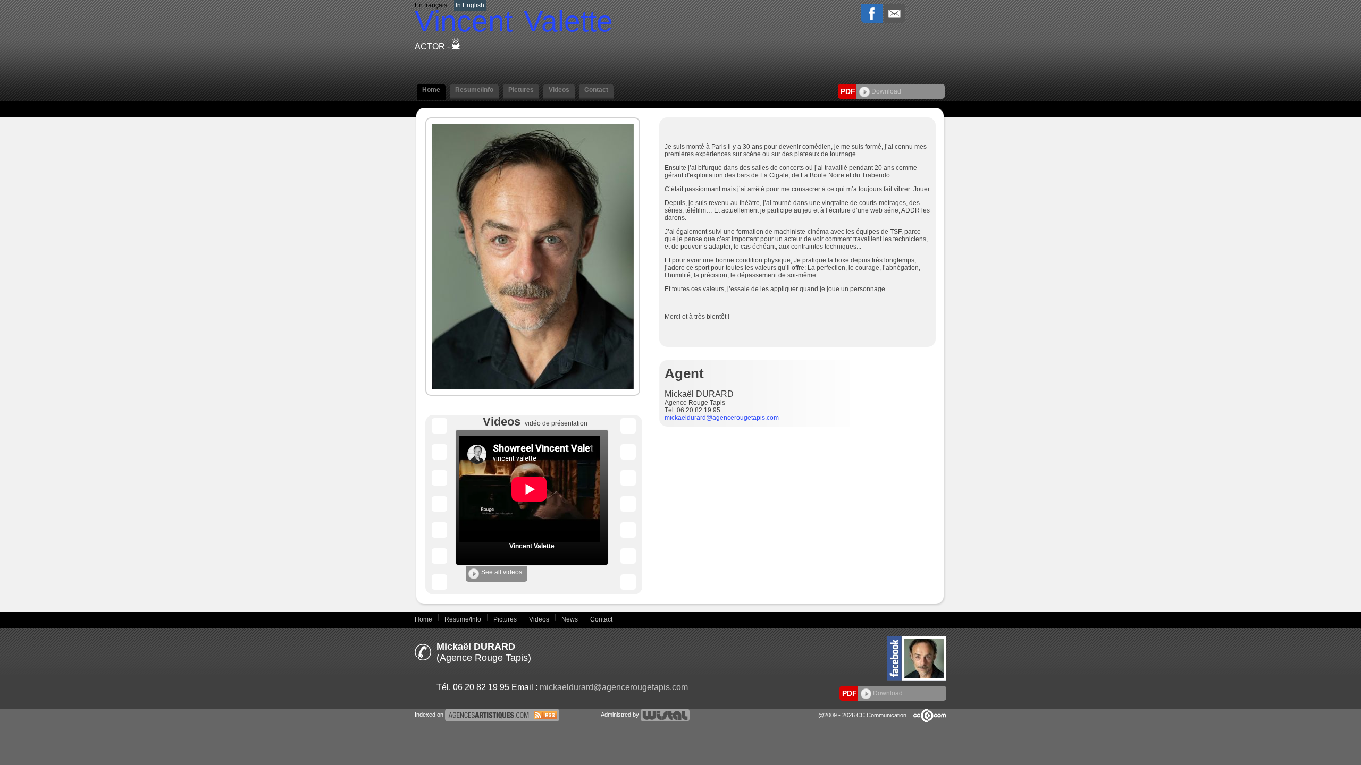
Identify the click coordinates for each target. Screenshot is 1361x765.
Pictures (505, 619)
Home (424, 619)
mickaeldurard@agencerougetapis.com (722, 417)
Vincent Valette (532, 546)
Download (885, 91)
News (570, 619)
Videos (540, 619)
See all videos (501, 572)
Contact (601, 619)
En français (431, 5)
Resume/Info (463, 619)
